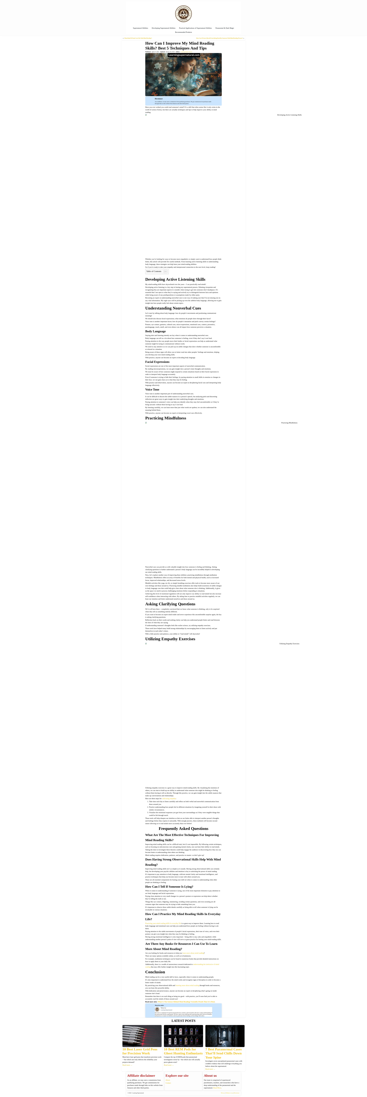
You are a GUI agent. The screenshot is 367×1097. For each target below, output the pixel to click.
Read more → (127, 1065)
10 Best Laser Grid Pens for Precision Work (139, 1051)
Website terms (229, 1093)
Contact (168, 1083)
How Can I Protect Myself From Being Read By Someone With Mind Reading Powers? (219, 38)
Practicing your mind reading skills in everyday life (163, 923)
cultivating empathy (169, 798)
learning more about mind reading (187, 985)
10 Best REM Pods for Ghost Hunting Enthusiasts (183, 1051)
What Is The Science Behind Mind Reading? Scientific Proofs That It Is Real (186, 1002)
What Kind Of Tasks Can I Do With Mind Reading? (138, 38)
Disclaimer (236, 1093)
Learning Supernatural (186, 51)
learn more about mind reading (193, 953)
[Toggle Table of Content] (164, 271)
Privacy (223, 1093)
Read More (217, 1088)
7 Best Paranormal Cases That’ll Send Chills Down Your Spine (223, 1053)
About (168, 1080)
